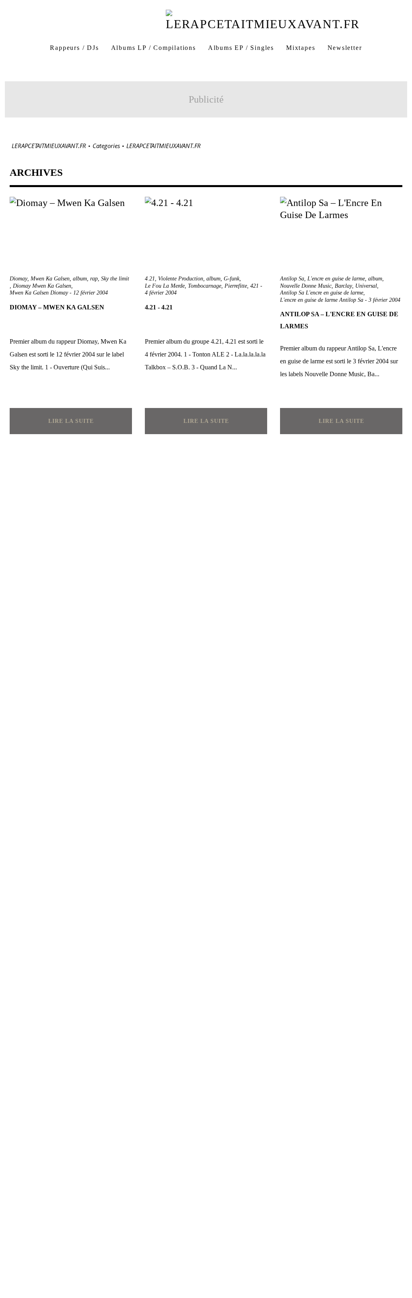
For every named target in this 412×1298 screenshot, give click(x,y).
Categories (106, 146)
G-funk (231, 279)
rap (94, 279)
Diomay (18, 279)
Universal (366, 286)
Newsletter (345, 47)
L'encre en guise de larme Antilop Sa (321, 300)
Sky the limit (115, 279)
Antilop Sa (292, 279)
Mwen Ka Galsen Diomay (39, 293)
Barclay (343, 286)
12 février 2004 (90, 293)
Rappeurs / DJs (74, 47)
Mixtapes (300, 47)
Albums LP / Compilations (153, 47)
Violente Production (180, 279)
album (80, 279)
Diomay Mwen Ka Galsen (42, 286)
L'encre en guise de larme (336, 279)
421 (254, 286)
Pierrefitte (236, 286)
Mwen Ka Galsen (50, 279)
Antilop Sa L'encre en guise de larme (321, 293)
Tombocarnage (204, 286)
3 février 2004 (384, 300)
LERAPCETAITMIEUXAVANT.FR (49, 146)
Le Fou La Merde (165, 286)
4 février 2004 (161, 293)
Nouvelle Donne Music (306, 286)
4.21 (150, 279)
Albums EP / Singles (241, 47)
